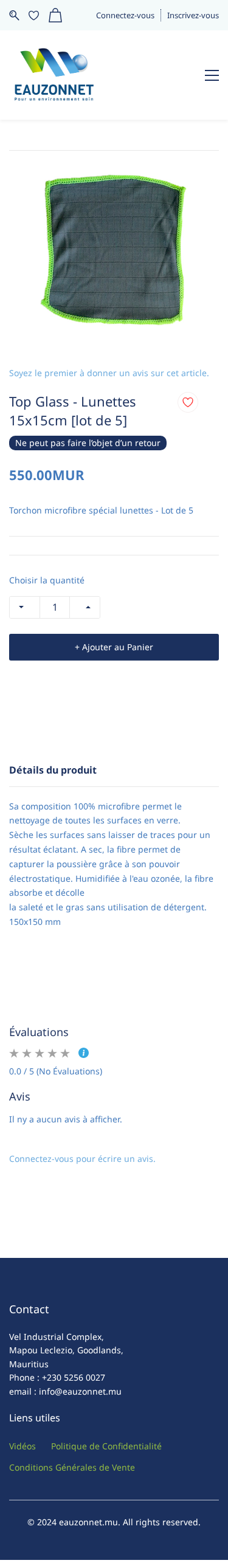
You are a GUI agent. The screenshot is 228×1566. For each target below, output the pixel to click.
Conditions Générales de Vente (72, 1467)
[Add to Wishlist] (188, 402)
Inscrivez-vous (193, 15)
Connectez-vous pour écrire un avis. (82, 1158)
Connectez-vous (125, 15)
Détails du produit (53, 770)
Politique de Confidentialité (106, 1446)
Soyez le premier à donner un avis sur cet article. (109, 373)
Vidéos (22, 1446)
